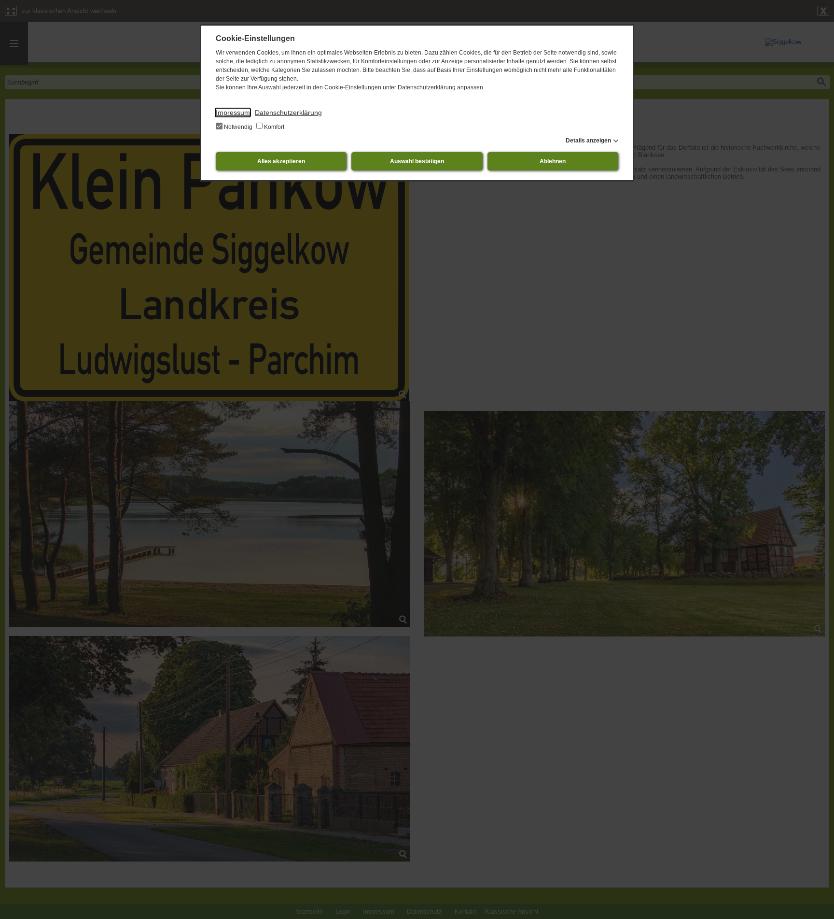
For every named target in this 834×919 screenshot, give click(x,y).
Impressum (233, 112)
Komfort (273, 127)
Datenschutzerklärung (288, 112)
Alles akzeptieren (281, 161)
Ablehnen (553, 161)
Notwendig (238, 127)
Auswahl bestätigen (417, 161)
